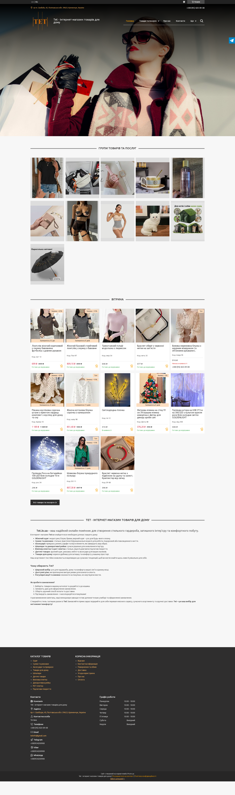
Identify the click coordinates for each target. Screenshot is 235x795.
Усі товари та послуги (44, 502)
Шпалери (37, 673)
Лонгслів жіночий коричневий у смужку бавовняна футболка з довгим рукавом (47, 348)
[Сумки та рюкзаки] (82, 178)
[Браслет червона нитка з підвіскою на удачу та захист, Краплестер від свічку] (117, 453)
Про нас (167, 21)
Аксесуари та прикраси (43, 667)
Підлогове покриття (42, 689)
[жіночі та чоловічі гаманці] (47, 221)
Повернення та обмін (87, 667)
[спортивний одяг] (117, 221)
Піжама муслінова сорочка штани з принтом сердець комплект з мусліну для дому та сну (47, 414)
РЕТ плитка (38, 686)
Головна (130, 21)
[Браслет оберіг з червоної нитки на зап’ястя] (152, 325)
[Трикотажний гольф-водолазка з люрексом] (117, 325)
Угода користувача (86, 673)
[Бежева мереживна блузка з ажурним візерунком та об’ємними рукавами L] (188, 325)
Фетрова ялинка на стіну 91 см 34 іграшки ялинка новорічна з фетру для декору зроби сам (151, 414)
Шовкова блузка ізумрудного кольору (82, 474)
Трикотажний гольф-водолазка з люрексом (114, 347)
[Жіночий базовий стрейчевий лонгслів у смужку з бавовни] (82, 325)
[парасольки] (47, 264)
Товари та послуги (148, 21)
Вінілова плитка (40, 680)
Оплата (81, 680)
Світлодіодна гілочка (113, 410)
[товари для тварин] (188, 221)
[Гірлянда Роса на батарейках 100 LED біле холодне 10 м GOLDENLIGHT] (47, 453)
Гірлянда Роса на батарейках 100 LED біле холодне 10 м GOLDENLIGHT (47, 475)
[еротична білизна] (82, 221)
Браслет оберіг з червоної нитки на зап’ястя (150, 347)
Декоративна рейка (41, 683)
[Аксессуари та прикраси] (117, 178)
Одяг (35, 661)
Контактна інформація (88, 664)
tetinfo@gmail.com (38, 736)
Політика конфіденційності (145, 776)
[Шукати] (201, 21)
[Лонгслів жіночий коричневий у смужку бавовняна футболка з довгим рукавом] (47, 325)
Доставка (82, 670)
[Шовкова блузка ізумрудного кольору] (82, 453)
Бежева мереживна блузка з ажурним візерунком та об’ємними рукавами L (186, 348)
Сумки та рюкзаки (41, 664)
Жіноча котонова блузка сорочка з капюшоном (80, 411)
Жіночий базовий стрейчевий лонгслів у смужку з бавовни (82, 347)
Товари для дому (40, 670)
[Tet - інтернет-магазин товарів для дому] (40, 21)
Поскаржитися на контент (122, 776)
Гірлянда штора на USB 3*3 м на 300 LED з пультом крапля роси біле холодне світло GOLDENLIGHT (187, 414)
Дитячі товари (39, 676)
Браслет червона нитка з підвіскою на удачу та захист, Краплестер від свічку (117, 475)
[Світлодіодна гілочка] (117, 390)
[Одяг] (47, 178)
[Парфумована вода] (188, 178)
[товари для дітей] (152, 221)
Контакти (180, 21)
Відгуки (81, 661)
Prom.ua (131, 774)
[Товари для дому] (152, 178)
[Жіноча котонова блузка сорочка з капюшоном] (82, 390)
